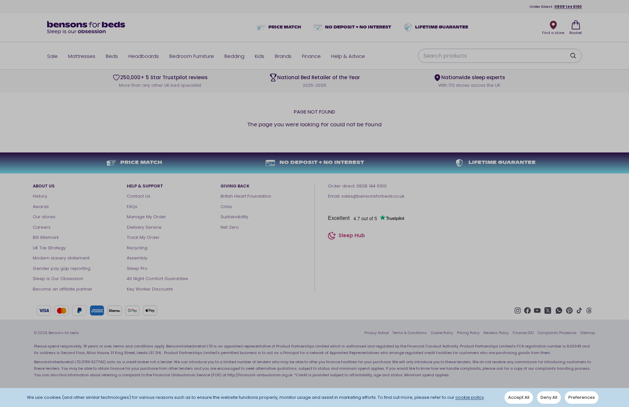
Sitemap (587, 332)
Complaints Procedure (557, 332)
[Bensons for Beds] (86, 27)
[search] (572, 55)
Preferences (581, 397)
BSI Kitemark (46, 237)
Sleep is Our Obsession (58, 278)
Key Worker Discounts (150, 289)
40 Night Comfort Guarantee (157, 278)
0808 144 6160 (568, 6)
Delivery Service (144, 227)
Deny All (549, 397)
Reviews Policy (496, 332)
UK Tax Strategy (49, 248)
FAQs (132, 207)
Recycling (137, 248)
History (40, 196)
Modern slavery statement (61, 258)
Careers (41, 227)
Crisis (226, 207)
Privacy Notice (376, 332)
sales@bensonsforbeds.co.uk (372, 196)
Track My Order (143, 237)
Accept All (518, 397)
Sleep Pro (137, 268)
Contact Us (138, 196)
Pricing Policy (468, 332)
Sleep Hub (351, 236)
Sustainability (234, 217)
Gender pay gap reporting (61, 268)
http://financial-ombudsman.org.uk (260, 375)
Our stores (44, 217)
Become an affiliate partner (62, 289)
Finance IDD (523, 332)
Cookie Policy (442, 332)
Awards (41, 207)
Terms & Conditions (409, 332)
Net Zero (229, 227)
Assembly (137, 258)
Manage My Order (146, 217)
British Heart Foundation (245, 196)
